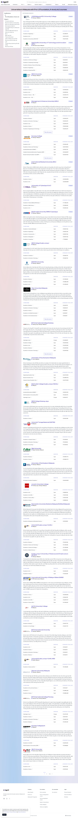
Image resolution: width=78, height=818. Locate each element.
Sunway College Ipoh (38, 726)
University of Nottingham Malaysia (42, 463)
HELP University (36, 749)
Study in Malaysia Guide (5, 4)
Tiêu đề (63, 4)
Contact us (30, 794)
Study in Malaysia (43, 804)
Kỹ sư (6, 33)
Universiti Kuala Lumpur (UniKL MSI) (43, 658)
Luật (6, 41)
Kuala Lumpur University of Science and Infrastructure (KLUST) (49, 554)
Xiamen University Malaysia (40, 671)
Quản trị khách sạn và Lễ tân (11, 38)
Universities (15, 4)
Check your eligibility (44, 806)
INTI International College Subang (42, 323)
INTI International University (40, 630)
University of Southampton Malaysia (43, 358)
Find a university (43, 792)
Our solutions (54, 792)
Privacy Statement (67, 792)
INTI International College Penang (42, 697)
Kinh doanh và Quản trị (10, 26)
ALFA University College (39, 606)
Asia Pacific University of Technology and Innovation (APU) (48, 43)
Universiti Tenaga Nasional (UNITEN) (43, 422)
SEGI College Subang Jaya (40, 401)
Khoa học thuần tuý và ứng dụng (12, 22)
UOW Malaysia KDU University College (43, 16)
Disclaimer (66, 796)
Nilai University (36, 448)
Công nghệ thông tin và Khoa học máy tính (12, 28)
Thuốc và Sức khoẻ (9, 37)
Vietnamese (69, 815)
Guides (56, 4)
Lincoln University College (39, 484)
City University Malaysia (39, 288)
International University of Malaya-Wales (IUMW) (47, 577)
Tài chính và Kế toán (9, 21)
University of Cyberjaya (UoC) (41, 185)
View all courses (48, 132)
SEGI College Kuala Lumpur (40, 243)
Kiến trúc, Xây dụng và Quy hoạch (12, 24)
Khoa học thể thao (9, 46)
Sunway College (36, 136)
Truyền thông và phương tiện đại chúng (12, 44)
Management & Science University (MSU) (45, 101)
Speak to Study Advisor (44, 802)
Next (50, 773)
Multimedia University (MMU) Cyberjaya (44, 212)
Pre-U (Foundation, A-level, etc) (12, 16)
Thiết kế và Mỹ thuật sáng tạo (11, 30)
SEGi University (36, 74)
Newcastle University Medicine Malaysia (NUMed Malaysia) (50, 504)
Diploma (29, 4)
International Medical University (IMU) (43, 162)
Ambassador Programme (72, 4)
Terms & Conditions (68, 794)
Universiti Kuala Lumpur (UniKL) (41, 525)
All (5, 15)
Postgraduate (48, 4)
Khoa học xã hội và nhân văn (11, 40)
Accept (4, 814)
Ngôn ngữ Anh (8, 35)
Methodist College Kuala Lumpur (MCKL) (44, 384)
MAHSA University (37, 262)
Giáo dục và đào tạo (9, 32)
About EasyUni (30, 792)
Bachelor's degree (38, 4)
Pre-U (22, 4)
